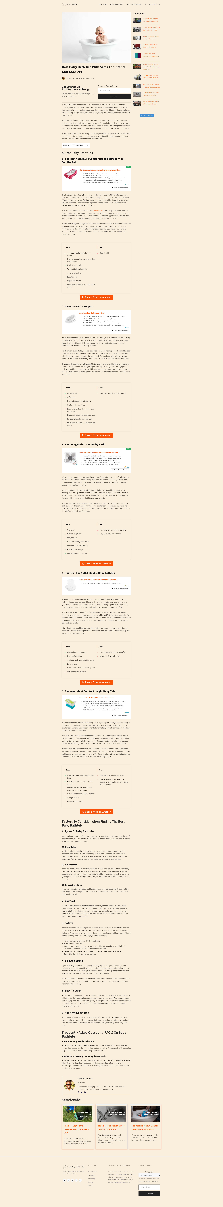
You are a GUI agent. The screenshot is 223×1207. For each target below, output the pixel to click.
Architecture (103, 4)
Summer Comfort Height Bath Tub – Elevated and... (97, 698)
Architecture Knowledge (134, 4)
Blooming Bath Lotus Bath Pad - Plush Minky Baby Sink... (99, 452)
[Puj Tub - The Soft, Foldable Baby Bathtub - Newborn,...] (71, 585)
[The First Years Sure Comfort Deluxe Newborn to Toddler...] (71, 174)
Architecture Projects (116, 4)
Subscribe (114, 97)
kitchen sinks (99, 211)
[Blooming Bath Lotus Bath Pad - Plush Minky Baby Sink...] (71, 458)
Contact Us (91, 1175)
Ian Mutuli (72, 78)
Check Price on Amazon (121, 187)
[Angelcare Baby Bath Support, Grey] (71, 319)
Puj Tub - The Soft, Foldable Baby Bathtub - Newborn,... (98, 579)
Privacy (90, 1185)
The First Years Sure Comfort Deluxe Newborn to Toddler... (99, 170)
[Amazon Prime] (126, 184)
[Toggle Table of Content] (86, 145)
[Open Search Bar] (145, 4)
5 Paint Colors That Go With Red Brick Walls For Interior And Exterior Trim (151, 67)
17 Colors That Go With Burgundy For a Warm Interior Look (151, 56)
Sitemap (90, 1182)
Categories (149, 1172)
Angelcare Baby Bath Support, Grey (91, 313)
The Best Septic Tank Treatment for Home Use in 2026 (76, 1129)
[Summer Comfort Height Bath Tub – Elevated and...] (71, 704)
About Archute (92, 1172)
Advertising (91, 1179)
